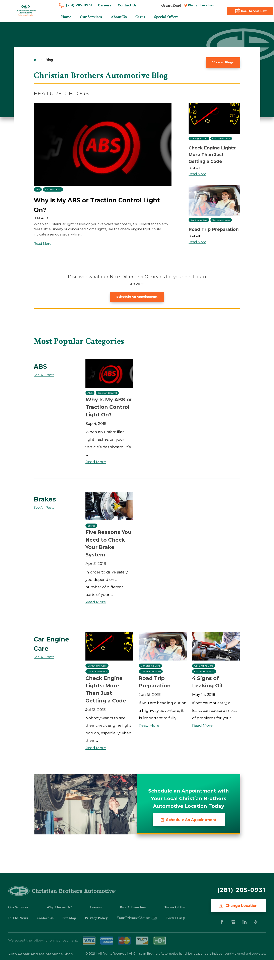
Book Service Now (254, 10)
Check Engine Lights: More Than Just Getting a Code (212, 154)
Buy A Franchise (133, 907)
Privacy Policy (96, 918)
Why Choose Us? (59, 907)
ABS (38, 189)
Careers (104, 5)
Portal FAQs (175, 918)
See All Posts (44, 375)
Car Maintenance (221, 138)
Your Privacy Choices (134, 917)
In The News (18, 918)
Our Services (18, 907)
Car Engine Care (199, 138)
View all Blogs (223, 62)
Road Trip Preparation (214, 229)
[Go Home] (35, 60)
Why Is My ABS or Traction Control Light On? (108, 407)
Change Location (201, 5)
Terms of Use (174, 907)
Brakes (91, 525)
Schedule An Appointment (136, 296)
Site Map (69, 918)
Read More (42, 244)
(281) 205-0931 (79, 5)
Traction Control (53, 189)
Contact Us (127, 5)
